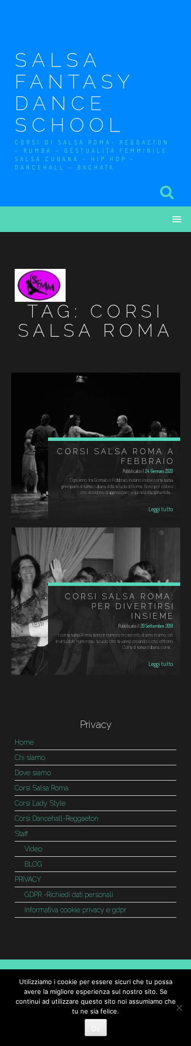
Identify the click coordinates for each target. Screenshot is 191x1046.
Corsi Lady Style (40, 803)
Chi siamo (30, 757)
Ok (96, 1028)
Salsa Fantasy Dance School (74, 92)
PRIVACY (28, 879)
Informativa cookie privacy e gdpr (75, 910)
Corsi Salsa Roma (42, 788)
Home (24, 742)
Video (33, 849)
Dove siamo (33, 773)
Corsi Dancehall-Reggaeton (56, 818)
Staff (21, 834)
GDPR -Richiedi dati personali (68, 895)
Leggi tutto (160, 509)
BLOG (33, 864)
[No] (179, 1008)
